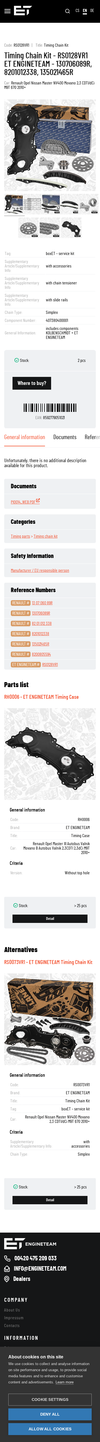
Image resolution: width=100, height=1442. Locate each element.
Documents (64, 437)
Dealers (21, 1279)
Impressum (14, 1318)
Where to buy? (32, 383)
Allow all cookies (50, 1429)
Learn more (65, 1382)
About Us (12, 1310)
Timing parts (20, 536)
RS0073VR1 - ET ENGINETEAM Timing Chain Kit (48, 962)
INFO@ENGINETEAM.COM (40, 1269)
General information (24, 437)
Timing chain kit (46, 536)
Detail (50, 919)
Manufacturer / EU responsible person (40, 570)
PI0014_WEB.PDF (23, 502)
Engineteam (23, 11)
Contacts (12, 1325)
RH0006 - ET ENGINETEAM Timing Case (41, 697)
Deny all (50, 1414)
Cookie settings (50, 1400)
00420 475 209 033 (35, 1258)
